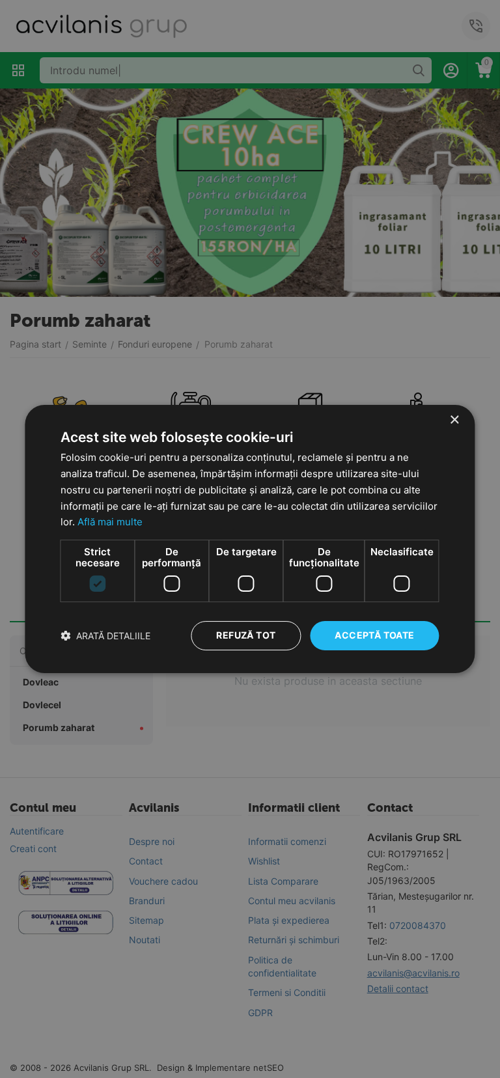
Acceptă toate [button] (374, 635)
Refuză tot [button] (245, 635)
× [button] (454, 420)
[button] (105, 635)
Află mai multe (110, 522)
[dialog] (250, 539)
